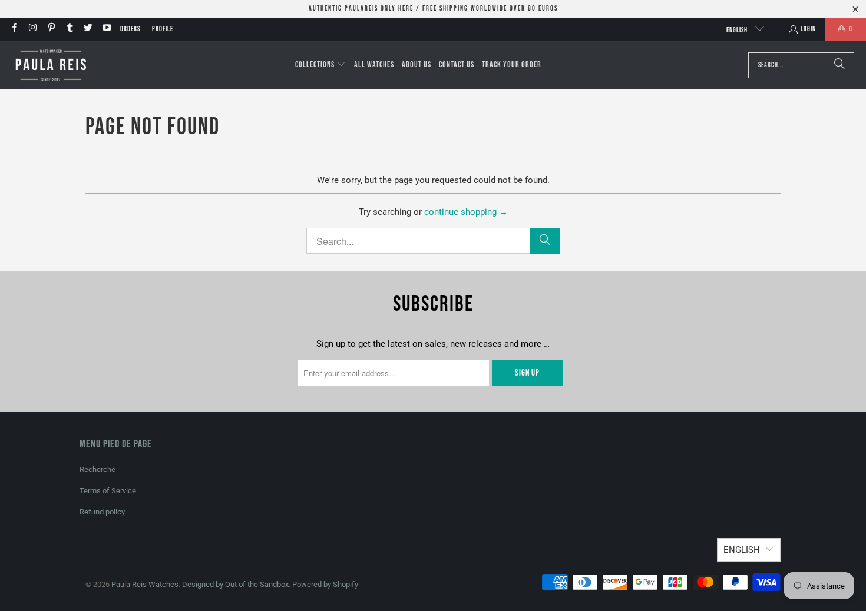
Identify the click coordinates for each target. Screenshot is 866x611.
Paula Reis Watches (145, 584)
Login (808, 29)
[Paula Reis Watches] (50, 65)
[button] (320, 65)
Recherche (97, 469)
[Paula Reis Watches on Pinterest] (51, 29)
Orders (130, 29)
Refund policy (102, 511)
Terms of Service (108, 490)
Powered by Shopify (325, 584)
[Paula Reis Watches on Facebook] (14, 29)
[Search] (839, 65)
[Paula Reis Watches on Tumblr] (69, 29)
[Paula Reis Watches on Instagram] (32, 29)
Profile (162, 29)
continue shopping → (466, 212)
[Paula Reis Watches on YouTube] (106, 29)
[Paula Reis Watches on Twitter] (87, 29)
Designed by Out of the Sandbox (235, 584)
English (737, 30)
